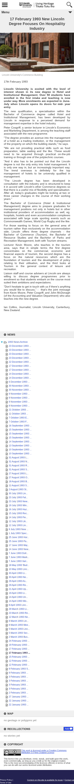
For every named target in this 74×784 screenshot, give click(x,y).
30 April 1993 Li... (18, 573)
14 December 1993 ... (20, 374)
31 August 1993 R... (19, 465)
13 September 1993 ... (20, 445)
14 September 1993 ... (20, 441)
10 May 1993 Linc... (19, 569)
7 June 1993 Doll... (18, 553)
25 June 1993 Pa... (18, 541)
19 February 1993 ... (19, 645)
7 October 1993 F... (18, 421)
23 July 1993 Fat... (18, 497)
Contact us (69, 780)
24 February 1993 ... (19, 641)
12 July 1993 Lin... (18, 525)
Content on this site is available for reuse (45, 780)
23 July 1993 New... (19, 501)
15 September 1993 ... (20, 429)
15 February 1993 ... (19, 657)
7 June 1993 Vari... (18, 561)
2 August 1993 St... (18, 489)
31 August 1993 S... (19, 469)
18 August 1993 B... (19, 481)
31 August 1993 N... (19, 461)
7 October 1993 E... (18, 417)
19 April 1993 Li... (18, 593)
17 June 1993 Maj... (19, 545)
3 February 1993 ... (18, 676)
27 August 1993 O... (19, 477)
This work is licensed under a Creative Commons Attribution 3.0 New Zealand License (44, 751)
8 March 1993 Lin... (18, 621)
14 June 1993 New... (19, 549)
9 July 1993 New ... (18, 529)
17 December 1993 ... (20, 366)
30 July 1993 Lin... (18, 493)
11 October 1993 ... (18, 413)
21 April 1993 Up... (18, 589)
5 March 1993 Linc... (19, 629)
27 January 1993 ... (18, 696)
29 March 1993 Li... (18, 609)
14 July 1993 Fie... (18, 517)
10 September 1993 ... (20, 449)
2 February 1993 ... (18, 692)
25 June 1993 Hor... (19, 537)
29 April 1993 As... (18, 581)
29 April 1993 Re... (18, 585)
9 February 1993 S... (19, 668)
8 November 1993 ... (19, 405)
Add (67, 728)
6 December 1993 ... (19, 382)
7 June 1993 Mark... (19, 557)
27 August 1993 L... (18, 473)
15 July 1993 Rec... (18, 513)
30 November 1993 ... (20, 386)
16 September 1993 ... (20, 425)
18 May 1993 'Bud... (19, 565)
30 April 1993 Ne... (18, 577)
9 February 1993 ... (18, 672)
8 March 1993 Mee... (19, 625)
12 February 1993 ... (19, 661)
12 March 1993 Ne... (19, 617)
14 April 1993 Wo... (18, 601)
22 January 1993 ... (18, 700)
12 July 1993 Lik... (18, 521)
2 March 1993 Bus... (19, 637)
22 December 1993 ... (20, 362)
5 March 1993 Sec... (19, 633)
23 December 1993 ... (20, 346)
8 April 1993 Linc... (18, 605)
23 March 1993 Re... (19, 613)
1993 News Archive (18, 342)
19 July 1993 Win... (18, 505)
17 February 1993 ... (19, 649)
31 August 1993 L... (18, 457)
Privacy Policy (6, 780)
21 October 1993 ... (18, 409)
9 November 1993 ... (19, 393)
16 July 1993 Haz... (18, 509)
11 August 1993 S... (18, 485)
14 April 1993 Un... (18, 597)
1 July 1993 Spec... (18, 533)
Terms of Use (5, 783)
